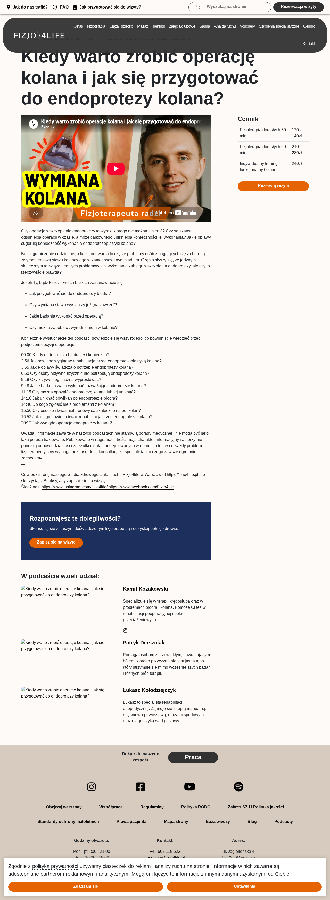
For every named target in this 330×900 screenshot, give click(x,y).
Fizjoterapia (96, 26)
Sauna (204, 26)
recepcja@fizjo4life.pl (165, 857)
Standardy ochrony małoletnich (68, 821)
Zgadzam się (85, 886)
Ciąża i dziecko (121, 26)
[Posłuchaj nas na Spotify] (238, 786)
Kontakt (309, 44)
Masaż (142, 26)
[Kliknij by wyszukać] (201, 6)
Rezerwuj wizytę (273, 185)
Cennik (309, 26)
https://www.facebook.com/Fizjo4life (141, 487)
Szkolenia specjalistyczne (279, 26)
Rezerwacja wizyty (298, 6)
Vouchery (247, 26)
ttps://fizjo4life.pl (183, 474)
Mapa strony (176, 821)
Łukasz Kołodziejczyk (149, 690)
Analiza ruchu (224, 26)
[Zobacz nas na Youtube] (189, 786)
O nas (78, 26)
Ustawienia (244, 886)
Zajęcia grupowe (182, 26)
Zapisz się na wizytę (56, 542)
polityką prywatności (55, 866)
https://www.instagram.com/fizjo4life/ (75, 487)
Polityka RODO (195, 807)
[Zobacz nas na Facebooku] (140, 786)
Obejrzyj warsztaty (64, 807)
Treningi (158, 26)
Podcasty (283, 821)
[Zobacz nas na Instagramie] (91, 786)
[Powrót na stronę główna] (39, 35)
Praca (193, 756)
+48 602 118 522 (165, 851)
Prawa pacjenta (131, 821)
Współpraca (111, 807)
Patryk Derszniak (143, 642)
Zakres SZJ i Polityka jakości (256, 807)
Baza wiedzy (218, 821)
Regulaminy (152, 807)
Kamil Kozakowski (145, 589)
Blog (252, 821)
